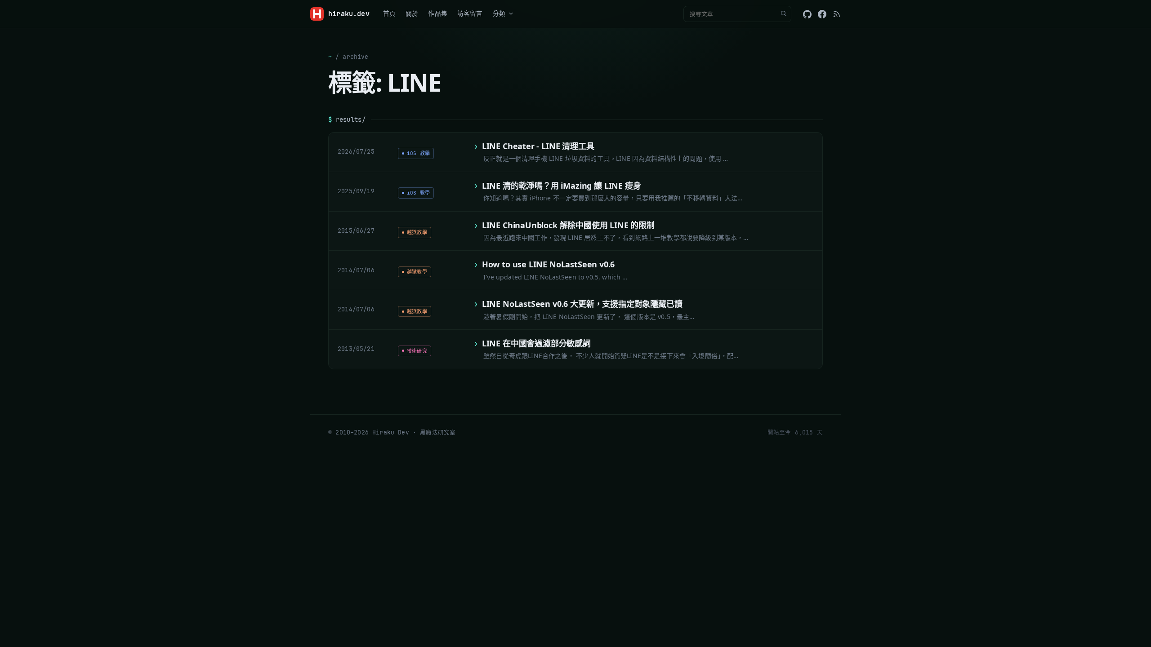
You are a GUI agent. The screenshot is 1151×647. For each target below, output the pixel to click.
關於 (412, 13)
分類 (499, 13)
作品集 (437, 13)
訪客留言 (470, 13)
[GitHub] (807, 14)
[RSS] (837, 14)
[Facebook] (822, 14)
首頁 (389, 13)
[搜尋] (783, 14)
